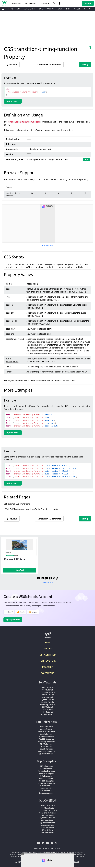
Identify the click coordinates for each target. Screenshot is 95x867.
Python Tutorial (47, 699)
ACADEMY (55, 848)
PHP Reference (46, 744)
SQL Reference (46, 734)
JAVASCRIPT (29, 9)
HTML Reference (46, 726)
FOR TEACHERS (47, 660)
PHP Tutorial (47, 707)
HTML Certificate (47, 805)
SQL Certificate (47, 815)
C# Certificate (47, 830)
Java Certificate (47, 825)
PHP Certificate (47, 820)
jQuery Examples (46, 793)
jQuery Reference (46, 753)
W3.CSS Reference (46, 739)
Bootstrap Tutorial (47, 704)
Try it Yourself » (12, 101)
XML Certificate (47, 832)
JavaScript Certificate (47, 810)
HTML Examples (46, 766)
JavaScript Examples (46, 771)
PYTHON (50, 9)
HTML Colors (46, 746)
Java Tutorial (47, 709)
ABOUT (46, 848)
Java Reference (46, 749)
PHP (68, 9)
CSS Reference (46, 729)
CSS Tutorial (47, 690)
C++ (91, 9)
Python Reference (46, 736)
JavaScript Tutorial (47, 692)
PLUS (47, 642)
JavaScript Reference (46, 731)
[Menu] (3, 9)
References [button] (29, 3)
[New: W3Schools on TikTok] (57, 578)
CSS (19, 9)
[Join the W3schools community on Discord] (46, 578)
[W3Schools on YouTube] (38, 578)
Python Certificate (47, 817)
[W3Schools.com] (48, 636)
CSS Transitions (23, 504)
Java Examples (46, 788)
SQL (41, 9)
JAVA (60, 9)
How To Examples (46, 773)
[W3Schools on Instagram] (53, 578)
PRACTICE (47, 666)
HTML (10, 9)
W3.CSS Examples (46, 781)
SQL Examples (46, 776)
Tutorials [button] (15, 3)
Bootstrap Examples (46, 783)
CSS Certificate (47, 808)
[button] (54, 3)
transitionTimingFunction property (41, 509)
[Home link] (4, 3)
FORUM (37, 848)
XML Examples (46, 790)
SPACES (47, 648)
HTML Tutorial (48, 687)
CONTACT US (47, 673)
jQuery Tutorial (47, 714)
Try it (86, 159)
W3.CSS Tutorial (47, 702)
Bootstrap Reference (46, 741)
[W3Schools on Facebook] (50, 578)
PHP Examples (46, 785)
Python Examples (46, 778)
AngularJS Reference (46, 751)
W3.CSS (77, 9)
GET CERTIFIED (47, 654)
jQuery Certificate (47, 822)
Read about (40, 149)
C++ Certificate (47, 827)
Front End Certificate (47, 813)
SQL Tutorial (47, 697)
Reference (49, 64)
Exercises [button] (43, 3)
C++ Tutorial (47, 712)
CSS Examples (46, 768)
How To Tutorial (47, 694)
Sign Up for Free (13, 619)
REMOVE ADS (47, 245)
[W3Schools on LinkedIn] (42, 578)
